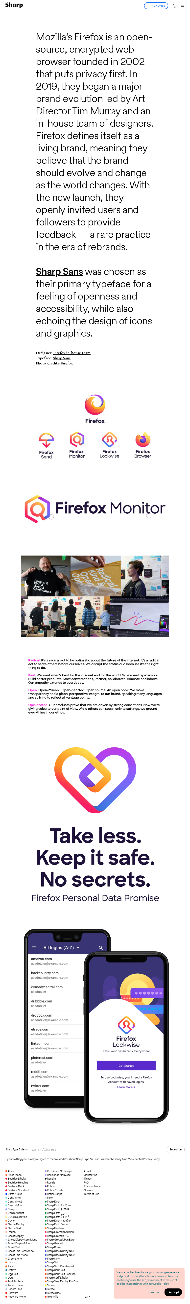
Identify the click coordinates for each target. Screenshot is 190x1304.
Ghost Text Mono (18, 1255)
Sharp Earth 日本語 (58, 1209)
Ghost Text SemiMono (20, 1251)
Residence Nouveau (59, 1175)
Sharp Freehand (56, 1228)
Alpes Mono (15, 1175)
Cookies (88, 1190)
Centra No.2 (15, 1202)
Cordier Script (16, 1213)
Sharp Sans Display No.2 (60, 1255)
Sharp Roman (54, 1247)
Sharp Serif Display (58, 1278)
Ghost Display (16, 1236)
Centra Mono (15, 1205)
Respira (51, 1179)
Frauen (12, 1232)
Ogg (10, 1278)
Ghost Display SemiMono (22, 1240)
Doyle (11, 1221)
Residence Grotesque (59, 1171)
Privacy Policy (92, 1186)
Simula (50, 1285)
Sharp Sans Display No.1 (60, 1251)
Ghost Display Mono (19, 1243)
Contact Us (90, 1175)
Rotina (50, 1186)
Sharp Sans (59, 271)
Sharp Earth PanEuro (59, 1205)
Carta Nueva (15, 1194)
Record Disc (15, 1289)
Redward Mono (17, 1297)
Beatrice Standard (18, 1190)
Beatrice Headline (18, 1182)
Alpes (11, 1171)
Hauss (11, 1262)
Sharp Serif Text (56, 1270)
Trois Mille (52, 1297)
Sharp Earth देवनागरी (58, 1217)
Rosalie (51, 1182)
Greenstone (15, 1259)
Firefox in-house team (72, 352)
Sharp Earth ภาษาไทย (59, 1221)
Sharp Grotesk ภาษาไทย (60, 1232)
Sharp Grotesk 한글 (58, 1236)
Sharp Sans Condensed (60, 1266)
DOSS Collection (17, 1217)
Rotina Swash (55, 1190)
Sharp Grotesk (55, 1243)
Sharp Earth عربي (56, 1213)
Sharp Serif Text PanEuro (61, 1274)
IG (85, 1297)
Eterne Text (14, 1228)
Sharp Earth (53, 1202)
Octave (12, 1270)
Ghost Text (14, 1247)
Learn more (154, 1292)
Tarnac (51, 1289)
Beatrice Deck (16, 1186)
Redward (13, 1293)
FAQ (86, 1182)
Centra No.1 (14, 1198)
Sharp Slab (53, 1262)
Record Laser (15, 1285)
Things (88, 1179)
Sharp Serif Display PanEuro (63, 1281)
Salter (50, 1198)
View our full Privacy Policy (144, 1159)
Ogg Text (13, 1274)
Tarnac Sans (54, 1293)
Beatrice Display (17, 1179)
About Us (89, 1171)
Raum (11, 1266)
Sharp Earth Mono (57, 1224)
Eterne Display (16, 1224)
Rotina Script (54, 1194)
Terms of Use (91, 1194)
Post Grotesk (15, 1281)
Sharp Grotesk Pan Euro (60, 1240)
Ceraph (12, 1209)
